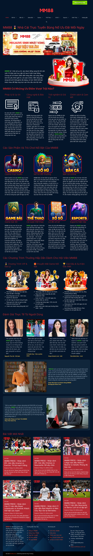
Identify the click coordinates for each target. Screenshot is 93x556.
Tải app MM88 (33, 539)
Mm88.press (13, 553)
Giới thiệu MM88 (54, 530)
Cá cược (6, 458)
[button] (47, 22)
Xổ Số (56, 17)
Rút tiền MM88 (33, 537)
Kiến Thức (74, 17)
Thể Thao (48, 17)
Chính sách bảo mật (55, 535)
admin (21, 468)
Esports (65, 17)
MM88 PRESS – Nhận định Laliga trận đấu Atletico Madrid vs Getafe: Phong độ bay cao (76, 463)
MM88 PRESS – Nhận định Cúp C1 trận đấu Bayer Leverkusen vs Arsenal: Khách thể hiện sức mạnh (16, 507)
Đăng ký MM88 (33, 530)
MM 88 (51, 369)
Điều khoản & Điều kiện (56, 537)
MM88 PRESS (59, 134)
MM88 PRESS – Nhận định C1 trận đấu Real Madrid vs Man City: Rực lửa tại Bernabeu (47, 508)
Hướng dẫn (85, 17)
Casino (39, 17)
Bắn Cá (21, 17)
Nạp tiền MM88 (33, 535)
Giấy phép (53, 533)
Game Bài (30, 17)
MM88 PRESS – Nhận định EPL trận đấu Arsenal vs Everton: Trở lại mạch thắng (15, 463)
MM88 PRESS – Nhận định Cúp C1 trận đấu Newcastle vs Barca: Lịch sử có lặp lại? (75, 505)
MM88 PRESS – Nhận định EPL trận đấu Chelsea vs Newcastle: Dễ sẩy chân (45, 463)
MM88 (7, 17)
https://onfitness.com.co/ (78, 546)
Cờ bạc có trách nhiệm (56, 539)
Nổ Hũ (13, 17)
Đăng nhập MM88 (34, 533)
